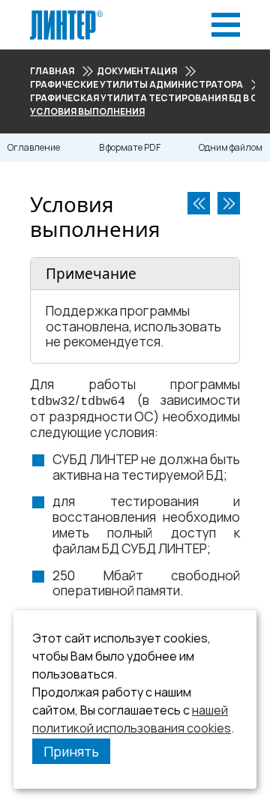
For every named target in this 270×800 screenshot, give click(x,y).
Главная (52, 70)
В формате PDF (129, 147)
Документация (137, 70)
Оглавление (34, 147)
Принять (71, 751)
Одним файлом (230, 147)
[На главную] (66, 14)
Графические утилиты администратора (136, 84)
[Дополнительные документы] (199, 203)
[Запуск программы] (229, 203)
